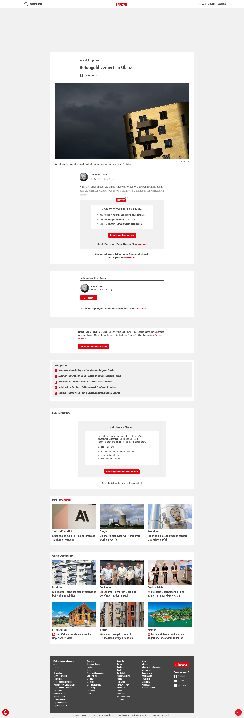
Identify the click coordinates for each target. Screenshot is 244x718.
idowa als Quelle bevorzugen (94, 346)
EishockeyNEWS (59, 691)
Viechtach (91, 679)
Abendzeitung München (62, 688)
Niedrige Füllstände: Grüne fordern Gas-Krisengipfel (168, 537)
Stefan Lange (101, 174)
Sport (119, 670)
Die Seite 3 (121, 673)
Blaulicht (120, 667)
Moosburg (91, 688)
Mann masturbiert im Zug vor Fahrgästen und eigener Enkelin (86, 370)
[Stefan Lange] (84, 177)
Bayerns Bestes (59, 700)
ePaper (145, 664)
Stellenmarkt (147, 676)
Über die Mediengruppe (62, 682)
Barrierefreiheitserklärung (141, 715)
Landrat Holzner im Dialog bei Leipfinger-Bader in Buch (118, 593)
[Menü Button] (20, 4)
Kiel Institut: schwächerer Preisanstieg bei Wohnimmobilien (74, 593)
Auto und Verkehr (123, 697)
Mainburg (90, 682)
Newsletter (57, 673)
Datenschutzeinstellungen (163, 715)
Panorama (121, 694)
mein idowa (142, 308)
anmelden (142, 244)
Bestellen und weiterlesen (122, 235)
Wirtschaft (36, 4)
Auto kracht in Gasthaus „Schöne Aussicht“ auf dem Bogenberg (87, 387)
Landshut (90, 667)
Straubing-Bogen (93, 664)
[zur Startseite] (182, 663)
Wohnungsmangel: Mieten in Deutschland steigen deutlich (116, 636)
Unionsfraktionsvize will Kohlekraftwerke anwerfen (120, 537)
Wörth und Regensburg (96, 673)
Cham (89, 670)
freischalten (130, 257)
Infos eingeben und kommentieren (122, 471)
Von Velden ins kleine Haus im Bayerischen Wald (71, 636)
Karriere (56, 670)
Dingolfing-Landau (94, 685)
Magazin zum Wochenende (64, 685)
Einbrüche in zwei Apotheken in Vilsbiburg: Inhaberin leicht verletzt (89, 393)
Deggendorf (91, 691)
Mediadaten (124, 715)
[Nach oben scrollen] (238, 712)
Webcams (146, 685)
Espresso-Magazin (60, 705)
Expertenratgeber (60, 702)
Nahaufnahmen (123, 685)
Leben (119, 691)
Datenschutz (86, 715)
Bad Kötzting (92, 676)
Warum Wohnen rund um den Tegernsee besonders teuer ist (166, 636)
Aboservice (146, 670)
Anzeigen (146, 682)
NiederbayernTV (59, 697)
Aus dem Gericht (123, 676)
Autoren (56, 664)
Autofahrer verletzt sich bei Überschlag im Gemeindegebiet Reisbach (89, 376)
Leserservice (147, 673)
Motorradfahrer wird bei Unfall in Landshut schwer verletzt (85, 381)
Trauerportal (147, 679)
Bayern (119, 664)
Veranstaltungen (148, 688)
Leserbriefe (57, 679)
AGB (95, 715)
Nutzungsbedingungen (108, 715)
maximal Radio (59, 694)
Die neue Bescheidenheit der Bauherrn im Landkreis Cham (166, 593)
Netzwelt (120, 700)
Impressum (74, 715)
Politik (119, 679)
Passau (90, 694)
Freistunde (121, 682)
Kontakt (56, 667)
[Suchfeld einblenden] (26, 4)
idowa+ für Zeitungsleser (152, 667)
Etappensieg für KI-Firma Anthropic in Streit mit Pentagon (73, 537)
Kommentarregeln (60, 676)
